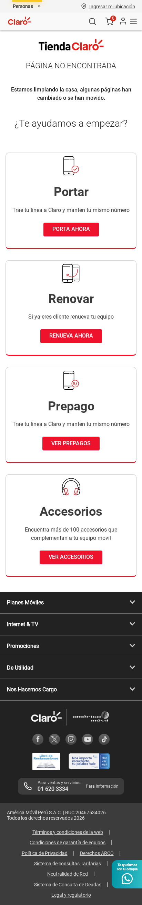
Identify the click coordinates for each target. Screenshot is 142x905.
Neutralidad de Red (67, 874)
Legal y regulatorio (71, 895)
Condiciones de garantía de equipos (67, 842)
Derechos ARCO (97, 853)
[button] (112, 6)
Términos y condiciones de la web (67, 832)
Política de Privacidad (45, 853)
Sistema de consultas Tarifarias (67, 863)
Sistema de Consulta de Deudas (67, 884)
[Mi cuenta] (122, 21)
